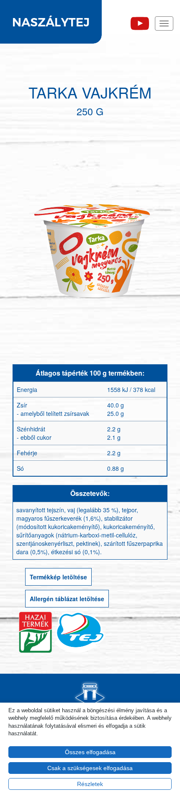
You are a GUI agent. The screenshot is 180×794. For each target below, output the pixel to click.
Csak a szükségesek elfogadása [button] (90, 768)
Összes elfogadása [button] (90, 752)
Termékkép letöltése (58, 577)
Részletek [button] (90, 784)
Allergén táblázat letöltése (67, 598)
